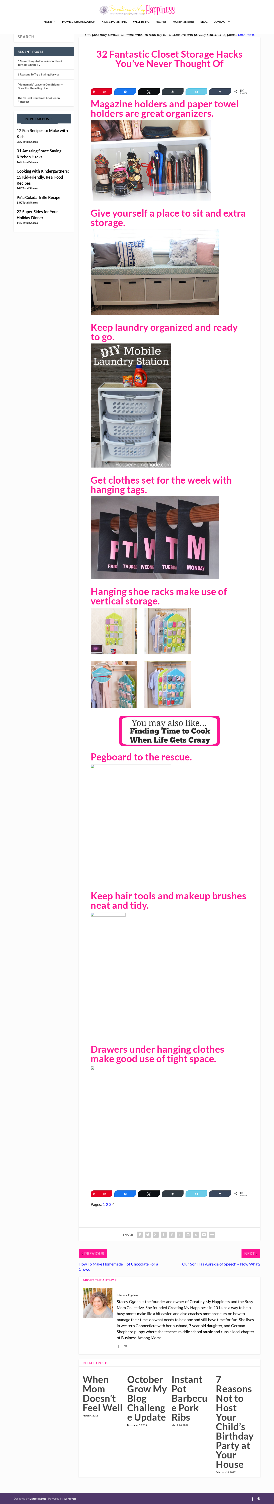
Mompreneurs (183, 21)
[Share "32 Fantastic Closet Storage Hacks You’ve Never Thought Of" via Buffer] (188, 1235)
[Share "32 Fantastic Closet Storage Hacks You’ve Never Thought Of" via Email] (204, 1235)
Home (48, 21)
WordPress (70, 1498)
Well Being (141, 21)
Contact (220, 21)
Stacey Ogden (127, 1295)
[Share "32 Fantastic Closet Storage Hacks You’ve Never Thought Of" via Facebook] (140, 1235)
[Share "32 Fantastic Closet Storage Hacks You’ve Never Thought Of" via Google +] (156, 1235)
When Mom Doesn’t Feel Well (103, 1393)
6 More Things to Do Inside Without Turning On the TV (40, 62)
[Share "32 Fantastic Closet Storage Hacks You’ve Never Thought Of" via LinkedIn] (180, 1235)
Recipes (160, 21)
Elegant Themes (37, 1498)
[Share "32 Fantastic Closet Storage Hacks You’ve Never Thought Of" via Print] (212, 1235)
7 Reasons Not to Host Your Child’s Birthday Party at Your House (235, 1422)
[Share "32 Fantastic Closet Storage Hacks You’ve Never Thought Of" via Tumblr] (164, 1235)
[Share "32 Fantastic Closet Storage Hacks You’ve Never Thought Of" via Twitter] (148, 1235)
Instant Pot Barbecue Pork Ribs (190, 1398)
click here (246, 34)
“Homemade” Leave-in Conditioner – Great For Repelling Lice (40, 86)
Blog (204, 21)
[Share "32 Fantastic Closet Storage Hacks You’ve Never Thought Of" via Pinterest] (172, 1235)
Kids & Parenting (114, 21)
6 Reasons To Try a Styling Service (38, 74)
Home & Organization (78, 21)
